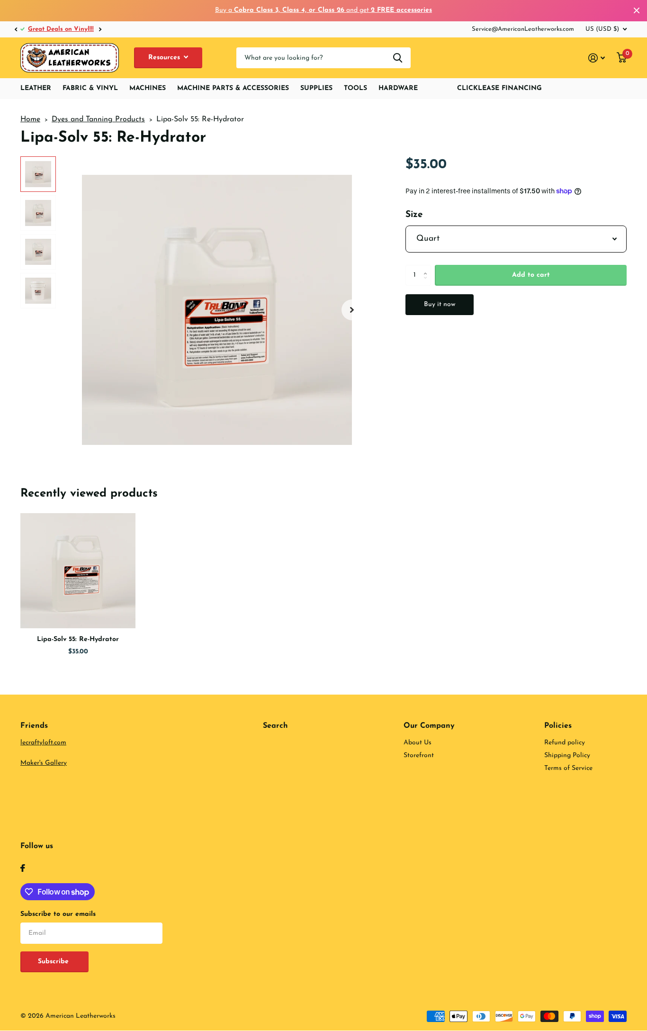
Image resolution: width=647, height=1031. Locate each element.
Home (30, 119)
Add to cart (531, 275)
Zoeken (398, 58)
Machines (147, 88)
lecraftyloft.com (43, 742)
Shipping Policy (567, 755)
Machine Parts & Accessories (233, 88)
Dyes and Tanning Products (98, 119)
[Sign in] (596, 58)
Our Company (429, 726)
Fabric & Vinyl (90, 88)
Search (275, 726)
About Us (417, 742)
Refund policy (564, 742)
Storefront (419, 755)
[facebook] (22, 868)
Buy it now (439, 304)
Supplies (316, 88)
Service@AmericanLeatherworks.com (523, 29)
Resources (165, 57)
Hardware (398, 88)
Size (414, 214)
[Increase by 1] (427, 267)
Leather (35, 88)
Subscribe (54, 961)
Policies (558, 726)
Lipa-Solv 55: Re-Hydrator (78, 639)
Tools (355, 88)
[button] (15, 29)
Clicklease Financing (499, 88)
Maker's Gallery (43, 763)
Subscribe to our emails (58, 914)
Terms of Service (568, 768)
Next (100, 29)
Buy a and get (323, 10)
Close (636, 10)
